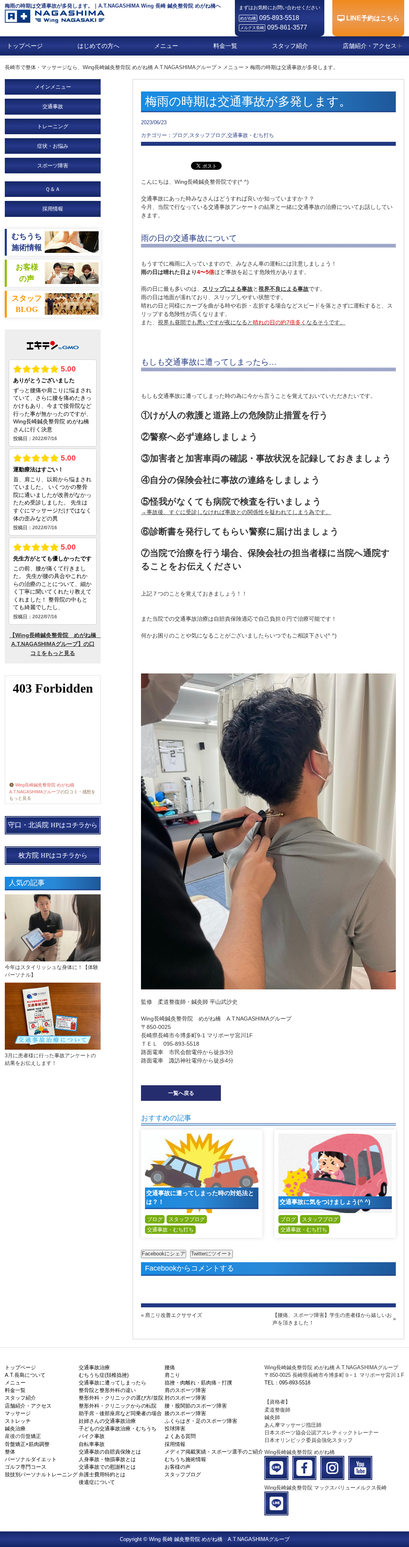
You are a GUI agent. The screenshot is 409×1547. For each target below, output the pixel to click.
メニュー (166, 45)
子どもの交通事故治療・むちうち (118, 1429)
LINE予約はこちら (372, 18)
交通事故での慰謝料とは (107, 1467)
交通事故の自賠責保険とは (110, 1452)
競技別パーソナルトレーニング (41, 1474)
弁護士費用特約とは (102, 1474)
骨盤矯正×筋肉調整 (27, 1444)
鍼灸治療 (15, 1429)
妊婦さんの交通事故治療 (107, 1421)
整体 (10, 1452)
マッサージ (18, 1413)
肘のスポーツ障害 (185, 1398)
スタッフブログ (187, 1219)
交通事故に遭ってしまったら (112, 1383)
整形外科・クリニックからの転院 (118, 1406)
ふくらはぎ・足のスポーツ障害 (201, 1421)
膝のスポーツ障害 (185, 1413)
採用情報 (52, 209)
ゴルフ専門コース (25, 1467)
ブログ (155, 1219)
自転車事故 (92, 1444)
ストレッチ (18, 1421)
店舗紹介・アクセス (370, 45)
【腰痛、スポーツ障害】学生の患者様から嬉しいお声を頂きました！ (332, 1319)
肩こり (172, 1375)
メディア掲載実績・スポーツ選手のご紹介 (214, 1452)
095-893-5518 (279, 17)
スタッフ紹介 (290, 45)
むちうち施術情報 (185, 1459)
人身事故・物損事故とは (107, 1459)
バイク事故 (92, 1436)
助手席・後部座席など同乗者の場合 (120, 1413)
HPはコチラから (52, 825)
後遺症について (97, 1482)
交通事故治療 (94, 1367)
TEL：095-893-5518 (287, 1383)
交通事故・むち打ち (170, 1230)
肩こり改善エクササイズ (173, 1315)
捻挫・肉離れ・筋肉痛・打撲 (198, 1383)
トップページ (25, 45)
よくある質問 (180, 1436)
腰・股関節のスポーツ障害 (196, 1406)
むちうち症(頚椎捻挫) (104, 1375)
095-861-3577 (287, 27)
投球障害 (175, 1429)
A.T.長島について (25, 1375)
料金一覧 (225, 45)
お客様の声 (178, 1467)
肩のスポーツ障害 (185, 1390)
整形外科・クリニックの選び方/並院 (121, 1398)
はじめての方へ (98, 45)
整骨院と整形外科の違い (107, 1390)
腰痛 (170, 1367)
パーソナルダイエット (31, 1459)
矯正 (36, 1436)
